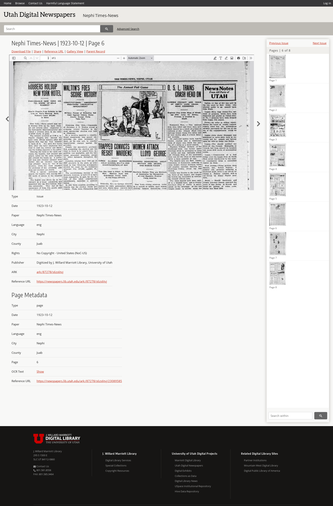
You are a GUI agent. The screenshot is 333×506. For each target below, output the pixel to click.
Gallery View (75, 51)
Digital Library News (186, 481)
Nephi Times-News (100, 15)
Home (7, 3)
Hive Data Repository (187, 491)
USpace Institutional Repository (193, 486)
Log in (327, 3)
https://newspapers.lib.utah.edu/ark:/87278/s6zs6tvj (72, 281)
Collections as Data (185, 476)
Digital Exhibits (183, 470)
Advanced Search (128, 29)
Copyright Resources (117, 470)
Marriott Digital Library (188, 460)
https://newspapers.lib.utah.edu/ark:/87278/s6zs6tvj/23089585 (79, 381)
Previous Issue (278, 43)
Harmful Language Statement (65, 3)
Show (40, 371)
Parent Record (95, 51)
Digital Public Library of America (262, 470)
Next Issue (319, 43)
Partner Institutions (255, 460)
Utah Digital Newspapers (189, 465)
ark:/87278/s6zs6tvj (50, 272)
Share (37, 51)
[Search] (106, 28)
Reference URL (54, 51)
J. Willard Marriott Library (47, 451)
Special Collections (115, 465)
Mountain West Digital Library (261, 465)
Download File (21, 51)
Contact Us (35, 3)
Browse (20, 3)
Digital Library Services (118, 460)
